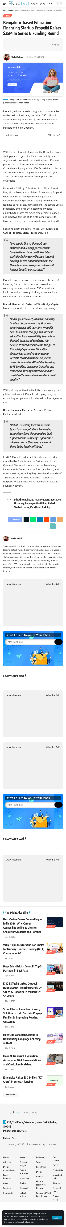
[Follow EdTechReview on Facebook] (7, 683)
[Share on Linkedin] (25, 42)
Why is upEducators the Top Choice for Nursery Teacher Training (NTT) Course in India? (23, 949)
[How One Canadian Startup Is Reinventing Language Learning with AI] (55, 1037)
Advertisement (12, 135)
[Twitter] (61, 538)
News (7, 16)
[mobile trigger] (6, 3)
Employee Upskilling (35, 503)
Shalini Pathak (17, 57)
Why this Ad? (54, 135)
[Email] (40, 42)
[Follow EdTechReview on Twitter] (16, 683)
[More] (10, 47)
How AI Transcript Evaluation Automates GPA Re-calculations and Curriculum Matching (22, 1060)
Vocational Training (40, 507)
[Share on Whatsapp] (20, 42)
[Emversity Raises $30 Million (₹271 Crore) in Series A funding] (55, 1080)
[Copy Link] (45, 42)
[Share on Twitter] (15, 42)
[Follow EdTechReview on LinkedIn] (41, 683)
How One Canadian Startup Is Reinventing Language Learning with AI (22, 1039)
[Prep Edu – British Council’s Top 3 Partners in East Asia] (55, 969)
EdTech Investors (40, 499)
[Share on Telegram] (35, 42)
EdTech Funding (22, 499)
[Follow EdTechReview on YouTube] (24, 683)
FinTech (51, 503)
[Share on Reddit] (30, 42)
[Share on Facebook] (10, 42)
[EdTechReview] (27, 3)
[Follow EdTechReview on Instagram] (33, 683)
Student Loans (21, 507)
